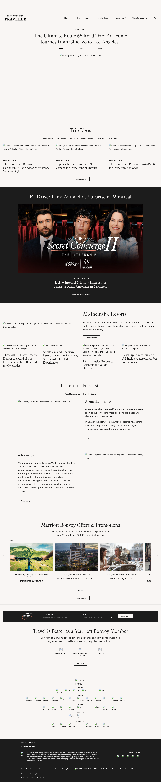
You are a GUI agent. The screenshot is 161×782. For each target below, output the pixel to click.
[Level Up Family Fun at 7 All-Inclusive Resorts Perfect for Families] (140, 347)
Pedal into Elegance (31, 580)
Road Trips (80, 29)
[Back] (4, 555)
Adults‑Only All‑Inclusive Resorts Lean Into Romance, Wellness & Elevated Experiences (60, 357)
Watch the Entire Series (80, 295)
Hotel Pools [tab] (73, 139)
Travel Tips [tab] (100, 139)
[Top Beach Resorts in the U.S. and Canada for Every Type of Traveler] (80, 147)
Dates (84, 614)
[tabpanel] (80, 162)
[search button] (155, 18)
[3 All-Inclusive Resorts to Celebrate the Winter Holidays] (100, 350)
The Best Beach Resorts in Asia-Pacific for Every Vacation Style (132, 166)
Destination (48, 614)
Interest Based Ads (126, 769)
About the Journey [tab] (72, 394)
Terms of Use (54, 769)
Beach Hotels (9, 160)
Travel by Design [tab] (89, 394)
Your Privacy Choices (110, 769)
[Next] (156, 555)
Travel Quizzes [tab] (113, 139)
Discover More (80, 179)
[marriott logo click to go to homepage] (15, 17)
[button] (68, 18)
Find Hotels (125, 616)
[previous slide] (60, 48)
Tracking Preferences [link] (37, 774)
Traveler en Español (28, 746)
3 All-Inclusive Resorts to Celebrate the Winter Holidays (98, 365)
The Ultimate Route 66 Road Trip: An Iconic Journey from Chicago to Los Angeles (80, 38)
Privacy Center (67, 769)
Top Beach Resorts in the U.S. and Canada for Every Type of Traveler (77, 166)
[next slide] (100, 48)
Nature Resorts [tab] (87, 139)
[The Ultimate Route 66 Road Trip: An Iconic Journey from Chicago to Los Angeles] (80, 73)
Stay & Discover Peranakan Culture (76, 578)
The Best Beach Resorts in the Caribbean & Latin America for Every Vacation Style (26, 167)
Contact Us (43, 769)
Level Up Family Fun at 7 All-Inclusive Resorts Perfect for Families (139, 358)
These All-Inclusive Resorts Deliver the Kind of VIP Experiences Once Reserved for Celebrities (20, 360)
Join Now (80, 663)
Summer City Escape (121, 578)
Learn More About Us (28, 769)
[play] (80, 239)
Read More (25, 501)
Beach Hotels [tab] (47, 139)
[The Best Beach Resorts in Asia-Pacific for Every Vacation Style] (133, 147)
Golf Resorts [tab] (61, 139)
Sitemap (24, 774)
